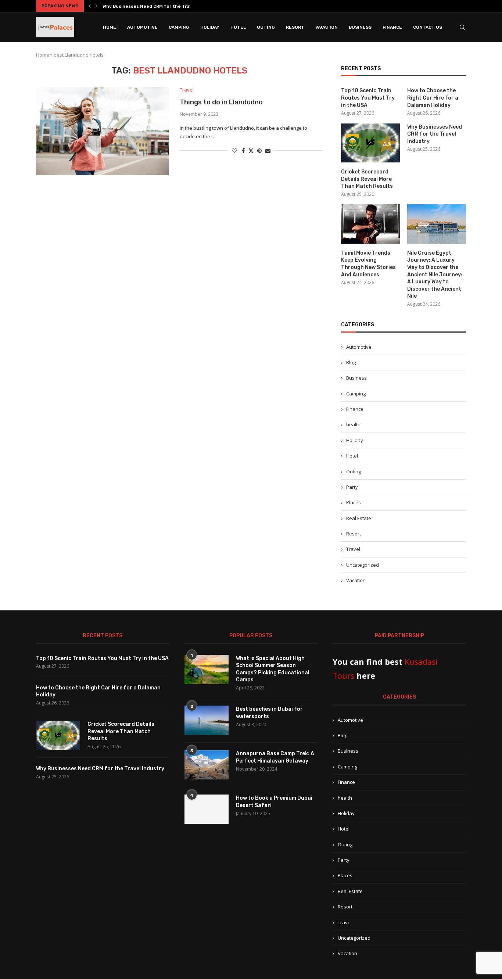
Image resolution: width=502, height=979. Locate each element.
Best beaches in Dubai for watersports (269, 713)
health (353, 424)
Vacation (326, 27)
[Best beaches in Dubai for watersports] (206, 720)
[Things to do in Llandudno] (102, 131)
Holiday (209, 27)
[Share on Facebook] (243, 150)
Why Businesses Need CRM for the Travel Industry (434, 134)
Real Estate (358, 518)
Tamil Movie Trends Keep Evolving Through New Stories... (167, 6)
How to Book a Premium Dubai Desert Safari (274, 801)
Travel (353, 549)
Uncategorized (362, 565)
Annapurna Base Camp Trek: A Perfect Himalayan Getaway (275, 757)
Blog (351, 362)
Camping (179, 27)
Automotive (142, 27)
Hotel (238, 27)
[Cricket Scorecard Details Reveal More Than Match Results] (370, 143)
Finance (392, 27)
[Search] (462, 27)
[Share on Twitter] (251, 150)
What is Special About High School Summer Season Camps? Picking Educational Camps (272, 669)
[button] (90, 6)
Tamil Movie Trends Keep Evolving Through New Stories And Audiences (368, 264)
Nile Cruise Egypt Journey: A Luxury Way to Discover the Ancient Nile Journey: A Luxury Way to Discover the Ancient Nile (434, 275)
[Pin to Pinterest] (259, 150)
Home (109, 27)
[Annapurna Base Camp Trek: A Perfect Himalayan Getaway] (206, 764)
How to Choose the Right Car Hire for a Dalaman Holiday (432, 97)
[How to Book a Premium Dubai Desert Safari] (206, 809)
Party (352, 487)
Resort (295, 27)
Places (353, 502)
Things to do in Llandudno (221, 102)
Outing (266, 27)
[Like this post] (234, 150)
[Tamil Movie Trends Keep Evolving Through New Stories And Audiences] (370, 224)
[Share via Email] (267, 150)
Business (360, 27)
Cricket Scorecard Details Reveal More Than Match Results (367, 179)
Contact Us (427, 27)
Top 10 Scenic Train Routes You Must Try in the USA (368, 97)
